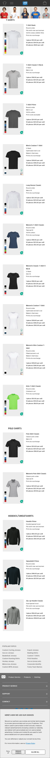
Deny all (8, 752)
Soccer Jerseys (8, 653)
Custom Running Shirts (11, 658)
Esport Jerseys (32, 650)
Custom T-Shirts (33, 656)
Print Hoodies (32, 658)
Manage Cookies (18, 752)
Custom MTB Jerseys (10, 667)
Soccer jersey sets (34, 661)
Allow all (35, 752)
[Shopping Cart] (45, 3)
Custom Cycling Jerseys (11, 650)
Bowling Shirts (32, 653)
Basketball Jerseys (9, 656)
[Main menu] (11, 3)
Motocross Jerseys (9, 664)
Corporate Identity (34, 664)
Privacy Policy (30, 743)
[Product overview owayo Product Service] (4, 3)
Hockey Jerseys (8, 661)
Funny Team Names (34, 667)
